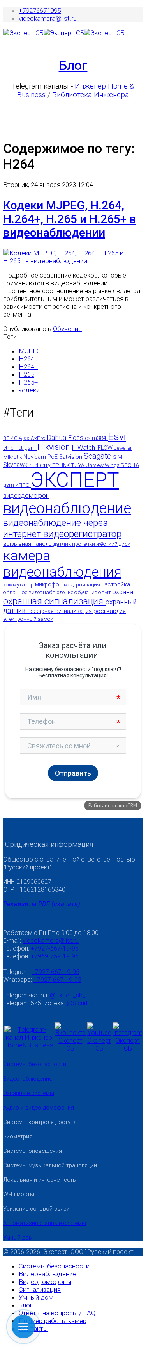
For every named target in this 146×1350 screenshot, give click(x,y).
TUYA (78, 465)
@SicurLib (80, 1003)
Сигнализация (40, 1289)
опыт (105, 592)
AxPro (39, 438)
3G (7, 438)
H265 (26, 374)
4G (15, 438)
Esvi (117, 436)
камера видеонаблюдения (62, 563)
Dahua (57, 437)
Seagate (98, 456)
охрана (122, 592)
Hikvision (54, 447)
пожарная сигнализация (60, 611)
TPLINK (61, 465)
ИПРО (23, 485)
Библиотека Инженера (90, 95)
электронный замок (28, 619)
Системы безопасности (34, 1064)
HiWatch (84, 447)
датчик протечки (74, 544)
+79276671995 (40, 10)
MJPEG (30, 351)
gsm (30, 447)
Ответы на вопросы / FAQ (57, 1313)
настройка (115, 584)
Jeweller (123, 448)
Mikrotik (13, 457)
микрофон (49, 584)
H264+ (28, 366)
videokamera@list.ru (48, 18)
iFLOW (105, 448)
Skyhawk (16, 464)
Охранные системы (28, 1093)
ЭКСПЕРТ (75, 480)
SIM (117, 457)
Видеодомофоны (45, 1282)
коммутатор (19, 584)
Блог (73, 65)
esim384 (96, 438)
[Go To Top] (4, 1343)
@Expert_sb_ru (70, 995)
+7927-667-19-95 (55, 948)
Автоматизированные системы (44, 1223)
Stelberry (40, 465)
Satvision (71, 457)
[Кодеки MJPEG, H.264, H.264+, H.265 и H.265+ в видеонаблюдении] (73, 261)
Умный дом (18, 1237)
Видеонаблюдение (27, 1078)
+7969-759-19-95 (55, 956)
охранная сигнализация (54, 601)
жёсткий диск (113, 544)
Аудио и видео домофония (38, 1107)
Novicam (35, 457)
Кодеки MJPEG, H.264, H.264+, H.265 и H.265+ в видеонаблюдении (69, 218)
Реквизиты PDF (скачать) (41, 904)
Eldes (76, 438)
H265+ (28, 382)
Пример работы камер (52, 1321)
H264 (26, 359)
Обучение (67, 329)
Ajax (25, 438)
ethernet (13, 448)
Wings (113, 465)
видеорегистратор (82, 534)
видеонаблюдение (67, 508)
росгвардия (109, 610)
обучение (86, 592)
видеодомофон (26, 495)
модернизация (82, 584)
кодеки (29, 390)
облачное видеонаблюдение (38, 592)
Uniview (95, 465)
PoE (53, 457)
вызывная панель (28, 543)
